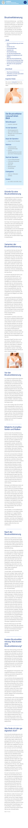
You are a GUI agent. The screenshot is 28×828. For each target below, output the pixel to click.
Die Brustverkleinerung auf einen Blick (15, 44)
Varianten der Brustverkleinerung (11, 50)
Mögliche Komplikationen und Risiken (14, 56)
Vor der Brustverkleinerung (14, 53)
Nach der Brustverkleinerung (14, 58)
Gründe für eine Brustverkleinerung (11, 47)
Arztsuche (14, 82)
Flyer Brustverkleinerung (13, 72)
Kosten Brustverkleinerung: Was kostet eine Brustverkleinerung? (15, 61)
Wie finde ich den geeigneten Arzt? (14, 64)
